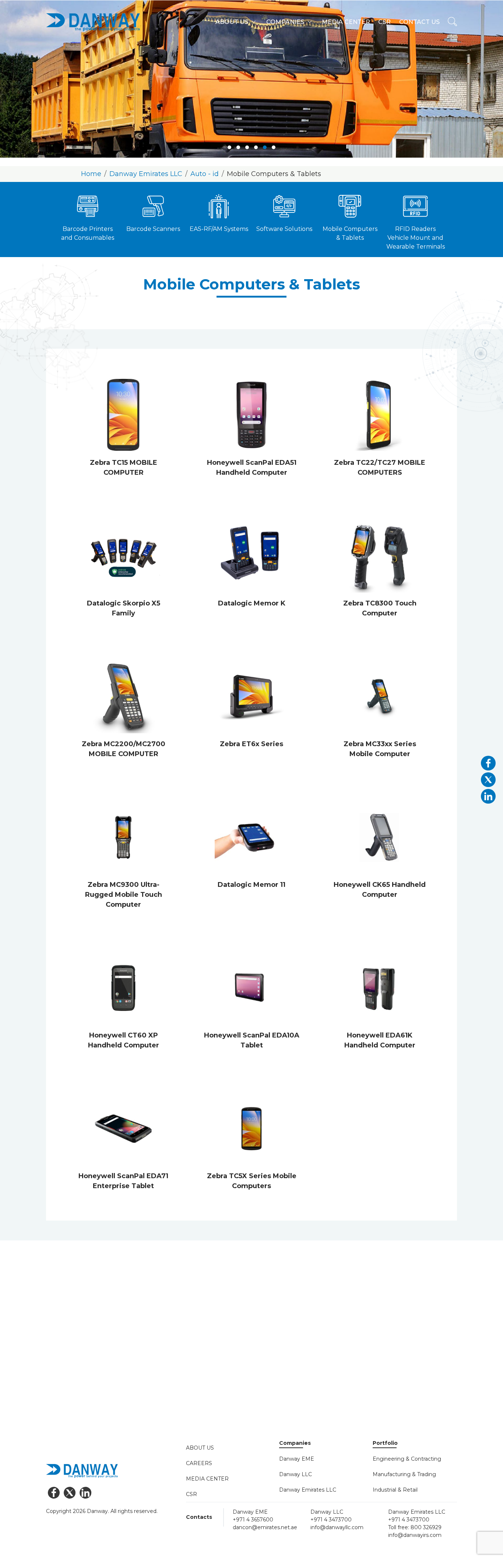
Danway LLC (295, 1474)
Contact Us (70, 1408)
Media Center (207, 1478)
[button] (229, 147)
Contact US (419, 21)
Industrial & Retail (395, 1489)
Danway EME (296, 1459)
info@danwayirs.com (415, 1535)
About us (231, 21)
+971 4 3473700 (331, 1519)
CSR (191, 1494)
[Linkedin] (86, 1493)
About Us (200, 1447)
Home (91, 174)
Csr (384, 21)
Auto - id (204, 174)
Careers (199, 1463)
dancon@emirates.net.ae (265, 1527)
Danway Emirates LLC (145, 174)
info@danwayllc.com (336, 1527)
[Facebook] (54, 1493)
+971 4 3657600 (253, 1519)
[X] (70, 1493)
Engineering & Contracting (407, 1459)
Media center (346, 21)
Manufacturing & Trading (404, 1474)
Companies (285, 21)
